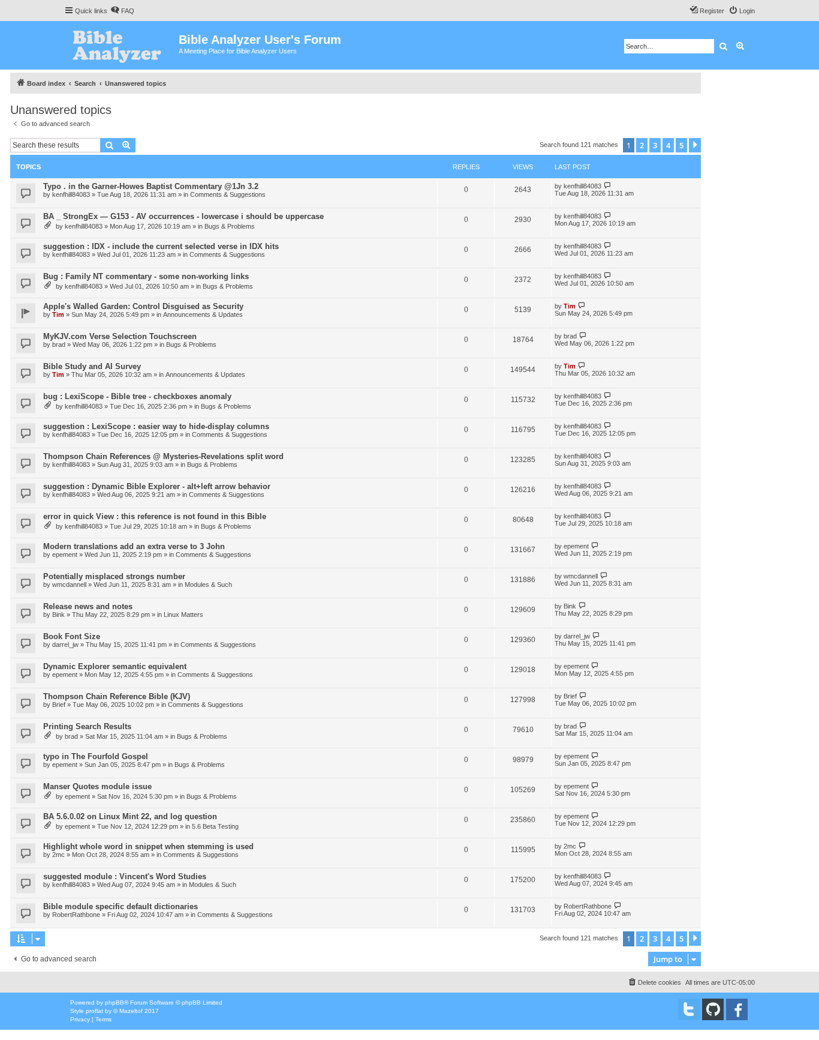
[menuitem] (122, 11)
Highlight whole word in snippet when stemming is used (148, 846)
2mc (58, 854)
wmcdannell (69, 584)
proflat (94, 1011)
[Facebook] (737, 1009)
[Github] (713, 1009)
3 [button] (655, 145)
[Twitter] (689, 1009)
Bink (58, 614)
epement (64, 554)
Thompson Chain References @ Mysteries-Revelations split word (163, 456)
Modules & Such (208, 584)
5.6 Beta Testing (215, 826)
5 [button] (681, 145)
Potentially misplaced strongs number (114, 576)
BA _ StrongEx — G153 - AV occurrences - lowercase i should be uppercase (183, 216)
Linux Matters (183, 614)
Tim (58, 314)
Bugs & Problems (229, 226)
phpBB (114, 1002)
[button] (695, 145)
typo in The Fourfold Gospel (95, 756)
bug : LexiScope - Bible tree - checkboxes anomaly (137, 396)
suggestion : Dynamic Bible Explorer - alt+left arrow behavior (156, 486)
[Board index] (121, 45)
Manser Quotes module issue (97, 786)
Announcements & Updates (203, 314)
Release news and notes (88, 606)
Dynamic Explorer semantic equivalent (114, 666)
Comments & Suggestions (228, 194)
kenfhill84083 (71, 194)
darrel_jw (65, 644)
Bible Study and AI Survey (92, 366)
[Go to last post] (607, 186)
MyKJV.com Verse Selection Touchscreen (120, 336)
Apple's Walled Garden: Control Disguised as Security (143, 306)
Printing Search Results (87, 726)
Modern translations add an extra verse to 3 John (134, 546)
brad (58, 344)
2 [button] (642, 145)
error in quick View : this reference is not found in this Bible (154, 516)
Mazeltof (131, 1011)
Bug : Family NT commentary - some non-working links (146, 276)
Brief (58, 704)
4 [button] (668, 145)
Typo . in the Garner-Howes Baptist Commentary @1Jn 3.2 (150, 186)
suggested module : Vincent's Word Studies (124, 876)
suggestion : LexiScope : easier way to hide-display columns (156, 426)
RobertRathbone (76, 914)
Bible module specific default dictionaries (120, 906)
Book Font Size (71, 636)
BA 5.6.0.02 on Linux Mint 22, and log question (130, 816)
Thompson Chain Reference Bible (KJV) (116, 696)
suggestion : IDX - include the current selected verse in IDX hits (161, 246)
